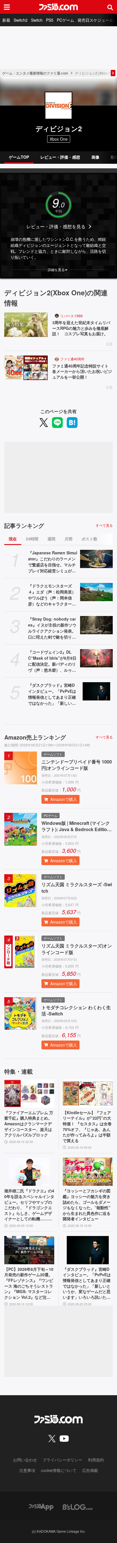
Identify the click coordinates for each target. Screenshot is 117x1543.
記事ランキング (24, 525)
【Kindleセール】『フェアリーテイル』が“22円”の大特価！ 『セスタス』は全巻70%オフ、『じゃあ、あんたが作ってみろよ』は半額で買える (87, 1126)
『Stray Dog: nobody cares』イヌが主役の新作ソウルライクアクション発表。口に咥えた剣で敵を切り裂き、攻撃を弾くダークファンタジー (52, 628)
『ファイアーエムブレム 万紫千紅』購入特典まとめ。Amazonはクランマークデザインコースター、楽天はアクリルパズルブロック (28, 1124)
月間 (68, 539)
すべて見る (104, 525)
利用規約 (96, 1460)
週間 (51, 539)
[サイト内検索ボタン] (110, 7)
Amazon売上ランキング (35, 737)
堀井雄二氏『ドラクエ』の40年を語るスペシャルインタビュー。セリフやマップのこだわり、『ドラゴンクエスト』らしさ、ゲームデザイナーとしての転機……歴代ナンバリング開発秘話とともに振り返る (29, 1205)
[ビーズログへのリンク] (78, 1506)
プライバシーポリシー (62, 1460)
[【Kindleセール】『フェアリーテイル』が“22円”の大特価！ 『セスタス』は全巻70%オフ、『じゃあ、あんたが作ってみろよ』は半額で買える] (88, 1093)
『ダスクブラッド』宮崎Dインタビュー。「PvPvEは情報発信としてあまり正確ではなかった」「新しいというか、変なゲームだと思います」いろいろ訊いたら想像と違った (52, 694)
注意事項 (27, 1470)
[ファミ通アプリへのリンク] (41, 1506)
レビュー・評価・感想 (60, 157)
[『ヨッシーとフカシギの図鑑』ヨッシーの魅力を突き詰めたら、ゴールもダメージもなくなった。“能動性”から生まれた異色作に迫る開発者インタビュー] (88, 1172)
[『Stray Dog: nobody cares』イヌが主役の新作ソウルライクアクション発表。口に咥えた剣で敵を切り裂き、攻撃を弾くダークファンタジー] (96, 625)
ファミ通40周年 (72, 358)
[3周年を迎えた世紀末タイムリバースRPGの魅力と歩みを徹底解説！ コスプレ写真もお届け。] (26, 324)
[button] (58, 269)
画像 (95, 157)
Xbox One (59, 139)
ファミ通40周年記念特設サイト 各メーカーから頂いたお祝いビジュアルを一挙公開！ (82, 371)
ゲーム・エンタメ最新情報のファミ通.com (35, 73)
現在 (13, 539)
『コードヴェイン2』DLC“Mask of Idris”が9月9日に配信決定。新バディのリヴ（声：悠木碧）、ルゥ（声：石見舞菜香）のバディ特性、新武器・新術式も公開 (52, 661)
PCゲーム (65, 20)
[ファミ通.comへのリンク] (58, 6)
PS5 (49, 20)
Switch (37, 20)
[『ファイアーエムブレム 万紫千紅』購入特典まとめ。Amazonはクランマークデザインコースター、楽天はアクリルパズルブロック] (29, 1093)
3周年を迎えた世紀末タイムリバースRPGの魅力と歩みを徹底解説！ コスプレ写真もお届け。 (81, 328)
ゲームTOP (19, 157)
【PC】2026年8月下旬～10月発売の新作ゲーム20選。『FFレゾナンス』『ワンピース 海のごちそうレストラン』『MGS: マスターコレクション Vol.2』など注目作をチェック (28, 1283)
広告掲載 (90, 1470)
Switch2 (21, 20)
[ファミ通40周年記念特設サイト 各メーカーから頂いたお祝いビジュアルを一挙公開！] (26, 368)
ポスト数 (89, 539)
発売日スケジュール (95, 20)
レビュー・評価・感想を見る (55, 226)
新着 (6, 20)
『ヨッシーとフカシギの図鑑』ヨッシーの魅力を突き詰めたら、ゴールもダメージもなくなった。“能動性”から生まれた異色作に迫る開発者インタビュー (86, 1204)
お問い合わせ (25, 1460)
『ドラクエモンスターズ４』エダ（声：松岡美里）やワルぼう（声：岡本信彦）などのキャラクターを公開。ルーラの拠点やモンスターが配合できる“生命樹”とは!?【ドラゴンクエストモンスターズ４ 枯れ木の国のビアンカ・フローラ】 (53, 595)
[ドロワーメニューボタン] (7, 7)
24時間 (32, 539)
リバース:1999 (71, 315)
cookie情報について (58, 1470)
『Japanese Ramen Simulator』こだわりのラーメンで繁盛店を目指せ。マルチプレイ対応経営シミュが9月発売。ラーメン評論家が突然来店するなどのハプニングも (52, 562)
